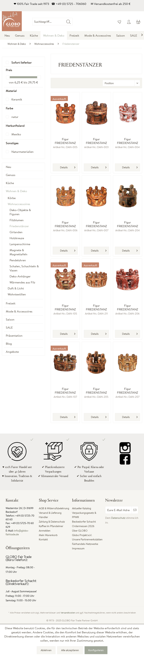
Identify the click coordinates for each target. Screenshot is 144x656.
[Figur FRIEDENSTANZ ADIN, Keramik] (96, 279)
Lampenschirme (20, 244)
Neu (8, 167)
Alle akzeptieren (70, 650)
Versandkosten (68, 612)
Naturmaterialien (22, 152)
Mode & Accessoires (19, 311)
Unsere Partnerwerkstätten (87, 539)
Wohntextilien (17, 294)
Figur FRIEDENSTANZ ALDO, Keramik (96, 390)
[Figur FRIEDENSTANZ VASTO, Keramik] (65, 113)
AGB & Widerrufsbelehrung (54, 508)
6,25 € (19, 82)
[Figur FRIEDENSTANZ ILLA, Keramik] (127, 279)
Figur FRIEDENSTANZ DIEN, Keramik (96, 141)
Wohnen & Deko (16, 191)
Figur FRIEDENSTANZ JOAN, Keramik (127, 224)
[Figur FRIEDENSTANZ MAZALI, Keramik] (96, 196)
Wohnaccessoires (19, 204)
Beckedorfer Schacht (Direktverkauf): (21, 582)
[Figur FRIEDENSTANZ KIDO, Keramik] (127, 113)
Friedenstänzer (19, 226)
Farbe (9, 108)
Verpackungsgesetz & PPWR (84, 515)
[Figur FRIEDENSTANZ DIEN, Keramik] (96, 113)
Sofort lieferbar (21, 62)
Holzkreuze (17, 238)
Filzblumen (17, 220)
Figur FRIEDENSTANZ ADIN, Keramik (96, 307)
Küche (10, 183)
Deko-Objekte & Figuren (20, 212)
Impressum (78, 548)
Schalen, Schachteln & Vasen (24, 268)
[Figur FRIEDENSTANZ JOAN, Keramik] (127, 196)
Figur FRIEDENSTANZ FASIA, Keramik (65, 224)
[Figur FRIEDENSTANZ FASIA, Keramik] (65, 196)
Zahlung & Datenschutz (52, 521)
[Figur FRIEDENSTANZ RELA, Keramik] (127, 362)
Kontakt (43, 539)
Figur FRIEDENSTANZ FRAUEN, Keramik (65, 307)
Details (64, 167)
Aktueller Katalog (81, 508)
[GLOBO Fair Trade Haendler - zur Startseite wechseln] (12, 21)
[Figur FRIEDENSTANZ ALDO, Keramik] (96, 362)
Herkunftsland (15, 126)
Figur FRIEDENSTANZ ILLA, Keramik (127, 307)
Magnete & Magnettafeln (18, 252)
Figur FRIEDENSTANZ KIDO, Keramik (127, 141)
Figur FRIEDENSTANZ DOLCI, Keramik (65, 390)
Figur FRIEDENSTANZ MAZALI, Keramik (96, 224)
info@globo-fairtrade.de (17, 532)
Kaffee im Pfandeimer (51, 526)
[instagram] (125, 447)
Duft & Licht (16, 288)
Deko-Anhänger (20, 276)
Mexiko (16, 134)
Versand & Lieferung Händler (50, 515)
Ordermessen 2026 (83, 526)
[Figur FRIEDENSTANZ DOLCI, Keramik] (65, 362)
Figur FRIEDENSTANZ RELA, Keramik (127, 390)
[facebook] (125, 459)
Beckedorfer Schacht (84, 521)
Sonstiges (12, 143)
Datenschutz (118, 518)
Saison (10, 319)
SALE (9, 327)
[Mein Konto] (129, 21)
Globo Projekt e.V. (82, 535)
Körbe (12, 198)
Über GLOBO (80, 530)
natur (14, 117)
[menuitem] (72, 21)
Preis (9, 70)
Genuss (10, 175)
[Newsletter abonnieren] (135, 510)
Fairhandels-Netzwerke (85, 544)
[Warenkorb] (138, 21)
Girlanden (16, 232)
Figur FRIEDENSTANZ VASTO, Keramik (65, 141)
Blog (9, 343)
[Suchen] (68, 21)
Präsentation (14, 335)
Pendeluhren (18, 260)
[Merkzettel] (119, 21)
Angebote (12, 352)
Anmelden (44, 530)
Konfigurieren (96, 650)
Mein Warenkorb (48, 535)
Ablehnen (46, 650)
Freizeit (10, 303)
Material (11, 91)
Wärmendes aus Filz (22, 282)
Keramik (16, 99)
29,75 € (33, 82)
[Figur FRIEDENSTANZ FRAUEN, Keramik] (65, 279)
